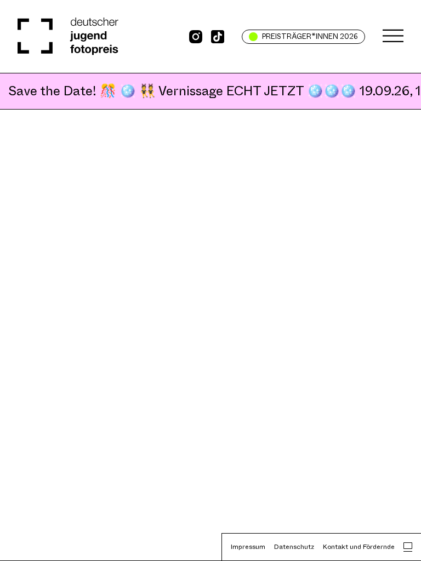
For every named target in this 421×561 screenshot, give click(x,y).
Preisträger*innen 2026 (310, 36)
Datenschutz (294, 547)
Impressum (248, 547)
